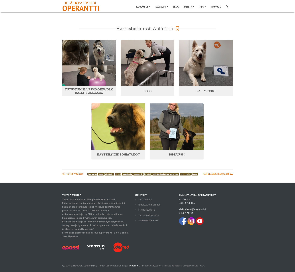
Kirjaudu (215, 6)
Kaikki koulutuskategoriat (216, 173)
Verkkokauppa (145, 199)
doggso (134, 265)
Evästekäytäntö (146, 209)
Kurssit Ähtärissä (74, 173)
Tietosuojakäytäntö (148, 215)
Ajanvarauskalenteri (148, 220)
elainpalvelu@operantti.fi (192, 209)
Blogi (176, 6)
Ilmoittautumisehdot (149, 204)
